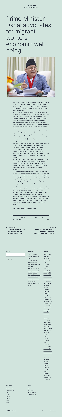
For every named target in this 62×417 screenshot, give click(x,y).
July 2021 (46, 361)
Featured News (45, 217)
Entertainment (10, 388)
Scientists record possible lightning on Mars (33, 256)
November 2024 (48, 279)
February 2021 (47, 371)
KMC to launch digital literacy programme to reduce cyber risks (33, 270)
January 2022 (47, 349)
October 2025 (47, 256)
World (7, 402)
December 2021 (48, 351)
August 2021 (47, 359)
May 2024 (46, 291)
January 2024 (47, 299)
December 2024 (48, 277)
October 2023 (47, 305)
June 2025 (46, 264)
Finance (8, 392)
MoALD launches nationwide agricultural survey (34, 283)
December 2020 (48, 375)
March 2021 (47, 369)
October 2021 (47, 355)
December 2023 (48, 301)
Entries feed (31, 390)
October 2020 (47, 379)
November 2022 (48, 328)
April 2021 (46, 367)
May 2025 (46, 266)
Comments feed (32, 392)
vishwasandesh (17, 219)
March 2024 (47, 295)
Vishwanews (31, 5)
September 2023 (48, 307)
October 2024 (47, 281)
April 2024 (46, 293)
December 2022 (48, 326)
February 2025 (47, 272)
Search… (8, 251)
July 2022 (46, 336)
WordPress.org (32, 394)
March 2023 (47, 320)
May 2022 (46, 340)
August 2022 (47, 334)
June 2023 (46, 314)
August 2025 (47, 260)
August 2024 (47, 285)
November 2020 (48, 377)
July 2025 (46, 262)
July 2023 (46, 311)
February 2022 (47, 346)
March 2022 (47, 344)
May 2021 (46, 365)
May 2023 (46, 316)
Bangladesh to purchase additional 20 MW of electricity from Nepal (34, 277)
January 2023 (47, 324)
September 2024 (48, 283)
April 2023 (46, 318)
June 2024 (46, 289)
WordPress (53, 410)
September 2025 (48, 258)
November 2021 (48, 353)
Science (8, 396)
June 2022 (46, 338)
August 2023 (47, 309)
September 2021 (48, 357)
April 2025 (46, 268)
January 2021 (47, 373)
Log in (29, 388)
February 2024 (47, 297)
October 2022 (47, 330)
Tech (7, 400)
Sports (8, 398)
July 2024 (46, 287)
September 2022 (48, 332)
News (48, 219)
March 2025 (47, 270)
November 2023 (48, 303)
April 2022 (46, 342)
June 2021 (46, 363)
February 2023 (47, 322)
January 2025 (47, 275)
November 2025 (48, 254)
